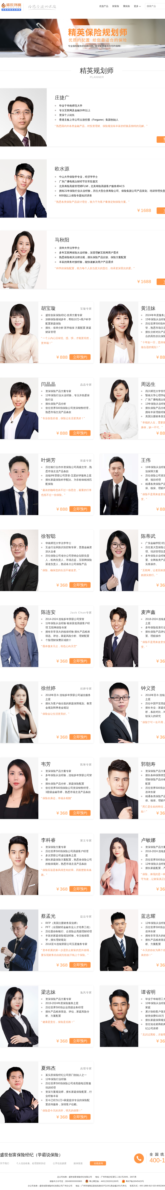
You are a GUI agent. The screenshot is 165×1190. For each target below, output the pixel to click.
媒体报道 (78, 1163)
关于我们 (4, 1163)
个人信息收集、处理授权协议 (31, 1163)
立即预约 (80, 357)
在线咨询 (98, 1163)
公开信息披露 (59, 1163)
